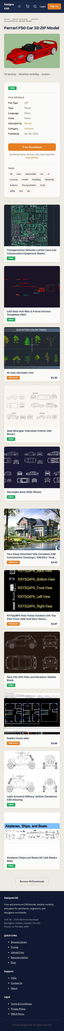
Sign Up (54, 6)
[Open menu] (19, 6)
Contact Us (16, 983)
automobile (30, 174)
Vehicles (35, 19)
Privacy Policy (18, 1008)
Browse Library (19, 942)
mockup (13, 179)
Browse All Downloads (32, 881)
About (14, 988)
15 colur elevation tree (20, 372)
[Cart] (27, 6)
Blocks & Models (20, 19)
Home (7, 19)
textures (14, 185)
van (21, 191)
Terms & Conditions (21, 1003)
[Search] (35, 6)
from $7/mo (32, 157)
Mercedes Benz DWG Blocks (24, 492)
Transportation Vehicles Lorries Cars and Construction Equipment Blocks (31, 252)
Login (43, 6)
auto (19, 174)
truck (42, 185)
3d (11, 174)
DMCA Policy (17, 1013)
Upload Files (17, 952)
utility (12, 191)
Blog (13, 962)
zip (28, 191)
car (41, 174)
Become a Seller (19, 957)
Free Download (32, 147)
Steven (28, 123)
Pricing (14, 947)
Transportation (29, 185)
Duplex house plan (18, 738)
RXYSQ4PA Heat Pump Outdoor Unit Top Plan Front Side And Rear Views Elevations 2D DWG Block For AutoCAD (31, 619)
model (25, 179)
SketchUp (49, 179)
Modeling (36, 179)
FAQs (14, 977)
